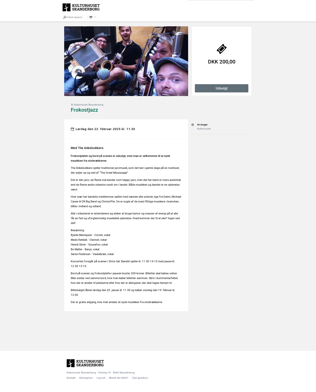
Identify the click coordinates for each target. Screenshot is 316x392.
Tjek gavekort (140, 377)
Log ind (101, 377)
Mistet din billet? (118, 377)
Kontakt (71, 377)
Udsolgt (222, 88)
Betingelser (86, 377)
